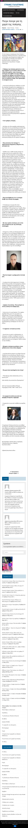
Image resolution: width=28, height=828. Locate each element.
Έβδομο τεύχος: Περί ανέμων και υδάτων (12, 670)
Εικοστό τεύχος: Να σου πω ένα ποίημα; (12, 614)
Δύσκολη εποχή (6, 808)
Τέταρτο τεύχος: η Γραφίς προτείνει (11, 684)
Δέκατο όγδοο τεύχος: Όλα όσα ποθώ (11, 623)
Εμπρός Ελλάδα (6, 722)
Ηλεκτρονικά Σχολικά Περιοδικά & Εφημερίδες (13, 0)
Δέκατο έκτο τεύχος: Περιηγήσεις (10, 604)
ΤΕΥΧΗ (17, 13)
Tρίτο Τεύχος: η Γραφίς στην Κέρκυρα (11, 689)
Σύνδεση (25, 0)
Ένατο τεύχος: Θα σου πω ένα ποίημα (11, 661)
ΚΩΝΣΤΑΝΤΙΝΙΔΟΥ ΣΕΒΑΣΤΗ (9, 29)
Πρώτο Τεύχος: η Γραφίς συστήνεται (11, 698)
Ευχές (3, 731)
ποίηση (16, 27)
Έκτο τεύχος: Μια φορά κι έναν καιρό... (11, 675)
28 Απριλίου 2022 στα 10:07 (12, 491)
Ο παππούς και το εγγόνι (8, 805)
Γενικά (18, 29)
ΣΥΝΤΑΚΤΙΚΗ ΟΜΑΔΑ (8, 13)
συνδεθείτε (20, 546)
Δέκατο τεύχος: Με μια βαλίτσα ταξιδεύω (12, 656)
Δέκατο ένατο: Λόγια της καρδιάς (10, 618)
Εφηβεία (4, 791)
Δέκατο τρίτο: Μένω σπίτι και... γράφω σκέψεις (13, 646)
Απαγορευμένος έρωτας (8, 799)
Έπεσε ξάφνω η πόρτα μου (8, 709)
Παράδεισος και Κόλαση (8, 811)
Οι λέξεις (4, 741)
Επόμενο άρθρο (13, 473)
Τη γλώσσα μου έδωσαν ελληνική (10, 716)
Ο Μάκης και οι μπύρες (7, 802)
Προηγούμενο (15, 471)
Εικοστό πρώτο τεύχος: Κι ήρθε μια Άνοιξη (12, 609)
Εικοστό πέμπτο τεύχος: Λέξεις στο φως (12, 585)
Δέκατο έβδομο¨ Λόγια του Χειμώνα (11, 628)
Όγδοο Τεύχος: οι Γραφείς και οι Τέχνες (12, 665)
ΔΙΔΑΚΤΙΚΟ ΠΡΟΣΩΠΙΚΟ (9, 10)
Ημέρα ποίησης (10, 27)
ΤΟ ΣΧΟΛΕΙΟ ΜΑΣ (7, 16)
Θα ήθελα (4, 719)
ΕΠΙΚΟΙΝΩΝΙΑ (20, 10)
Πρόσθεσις (4, 712)
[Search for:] (14, 552)
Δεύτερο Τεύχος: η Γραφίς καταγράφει (11, 693)
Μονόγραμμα (5, 728)
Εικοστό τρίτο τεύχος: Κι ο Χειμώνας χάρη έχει (13, 595)
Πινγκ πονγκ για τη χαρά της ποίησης (11, 738)
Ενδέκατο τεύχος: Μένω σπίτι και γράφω (12, 651)
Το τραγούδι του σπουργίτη (9, 725)
